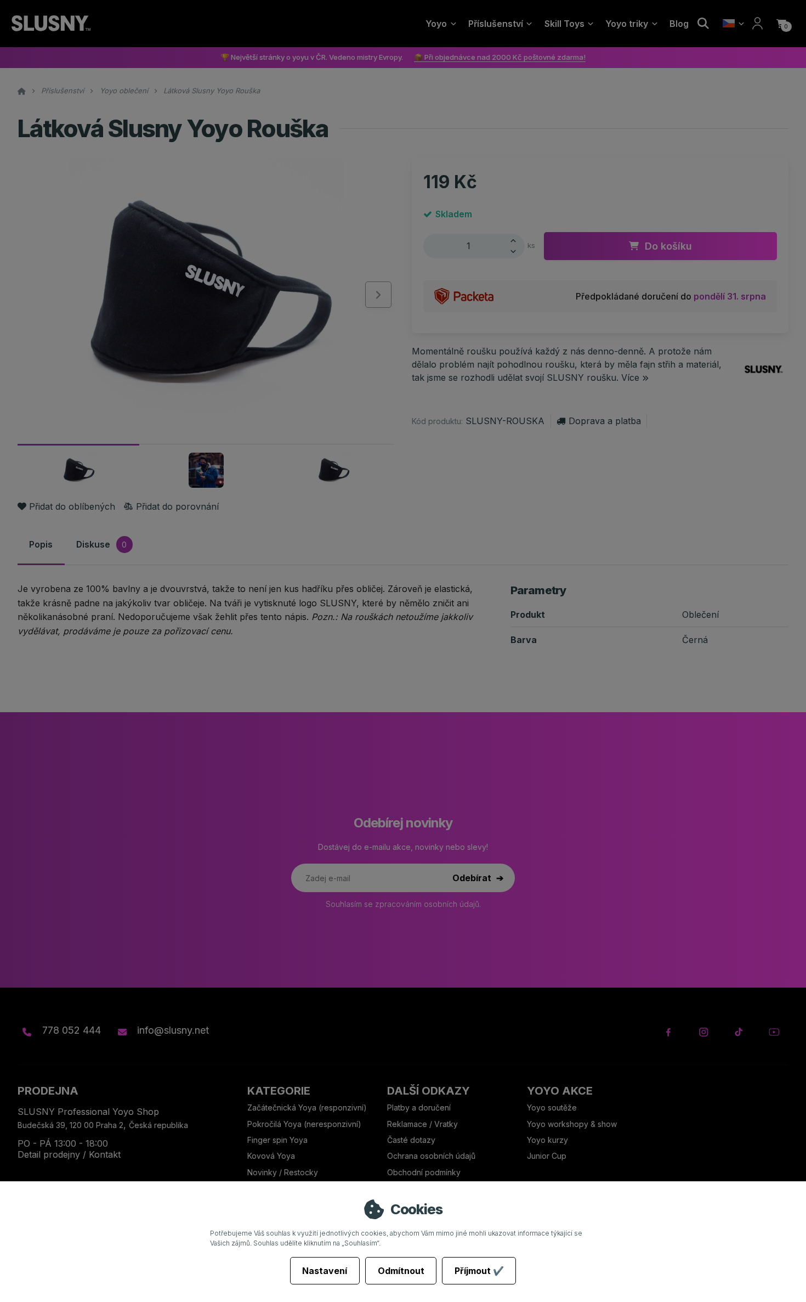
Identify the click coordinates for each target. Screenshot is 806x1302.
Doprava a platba (604, 420)
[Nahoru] (516, 240)
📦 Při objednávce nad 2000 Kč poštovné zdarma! (500, 57)
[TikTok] (738, 1032)
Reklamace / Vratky (423, 1124)
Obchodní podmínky (424, 1172)
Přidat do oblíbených (72, 506)
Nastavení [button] (324, 1270)
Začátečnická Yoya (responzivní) (307, 1107)
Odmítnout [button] (401, 1270)
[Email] (121, 1032)
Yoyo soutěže (552, 1107)
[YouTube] (773, 1032)
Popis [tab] (41, 544)
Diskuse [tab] (101, 544)
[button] (781, 23)
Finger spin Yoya (277, 1140)
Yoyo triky (626, 23)
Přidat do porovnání (177, 506)
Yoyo (436, 23)
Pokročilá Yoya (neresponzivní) (304, 1124)
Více (630, 377)
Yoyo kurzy (547, 1140)
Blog (679, 23)
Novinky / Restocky (282, 1172)
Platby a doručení (419, 1107)
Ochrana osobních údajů (431, 1155)
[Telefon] (27, 1032)
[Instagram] (703, 1032)
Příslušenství (495, 23)
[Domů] (51, 23)
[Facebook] (668, 1032)
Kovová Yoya (271, 1155)
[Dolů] (516, 252)
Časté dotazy (412, 1140)
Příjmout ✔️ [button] (479, 1270)
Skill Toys (564, 23)
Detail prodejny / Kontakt (69, 1154)
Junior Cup (546, 1155)
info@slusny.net (173, 1030)
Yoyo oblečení (124, 90)
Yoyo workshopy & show (572, 1124)
